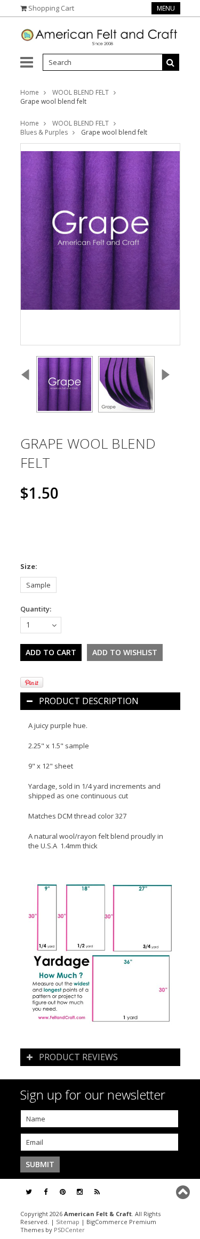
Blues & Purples (44, 132)
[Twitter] (29, 1191)
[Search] (170, 62)
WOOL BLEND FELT (80, 92)
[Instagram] (80, 1191)
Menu (166, 8)
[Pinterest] (63, 1191)
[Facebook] (45, 1191)
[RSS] (97, 1191)
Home (29, 92)
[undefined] (100, 244)
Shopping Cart (51, 8)
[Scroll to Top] (184, 1192)
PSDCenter (69, 1230)
